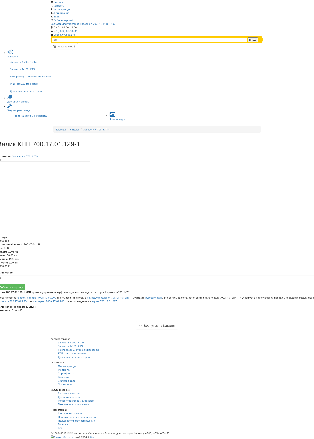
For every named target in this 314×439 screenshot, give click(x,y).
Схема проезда (67, 366)
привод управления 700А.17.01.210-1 (109, 297)
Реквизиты (64, 369)
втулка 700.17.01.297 (104, 301)
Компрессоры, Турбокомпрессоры (30, 76)
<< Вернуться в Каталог (157, 325)
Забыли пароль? (63, 20)
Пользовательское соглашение (76, 420)
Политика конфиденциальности (77, 417)
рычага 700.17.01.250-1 (15, 301)
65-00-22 (65, 31)
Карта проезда (61, 9)
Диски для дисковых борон (26, 91)
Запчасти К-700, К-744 (23, 62)
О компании (65, 384)
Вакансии (63, 377)
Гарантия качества (69, 393)
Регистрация (61, 13)
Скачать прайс (66, 380)
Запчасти (12, 56)
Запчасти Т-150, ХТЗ (22, 69)
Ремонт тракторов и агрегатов (76, 400)
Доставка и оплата (18, 101)
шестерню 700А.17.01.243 (48, 301)
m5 (92, 437)
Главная (61, 129)
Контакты (58, 5)
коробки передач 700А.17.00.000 (36, 297)
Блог (60, 428)
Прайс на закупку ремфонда (30, 115)
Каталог (58, 2)
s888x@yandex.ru (64, 34)
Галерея (63, 424)
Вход (56, 16)
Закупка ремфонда (18, 110)
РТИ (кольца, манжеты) (24, 83)
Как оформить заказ (70, 413)
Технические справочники (73, 404)
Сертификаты (66, 373)
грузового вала (153, 297)
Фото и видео (118, 119)
